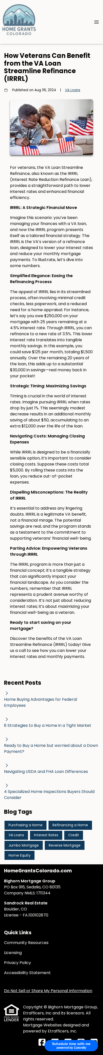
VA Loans (72, 90)
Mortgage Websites (43, 1025)
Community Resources (26, 943)
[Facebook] (42, 1042)
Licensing (13, 953)
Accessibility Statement (27, 973)
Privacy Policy (17, 963)
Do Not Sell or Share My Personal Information (48, 991)
